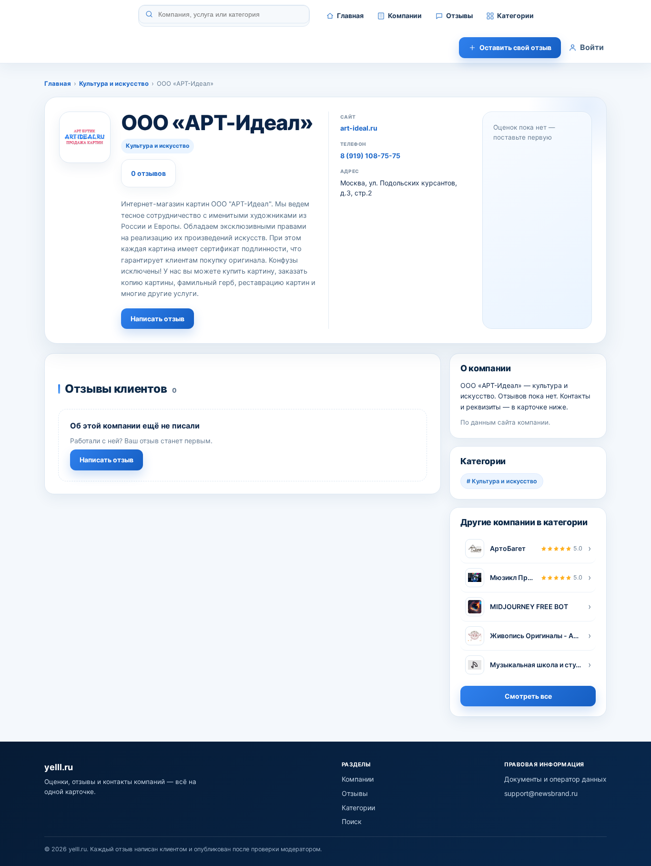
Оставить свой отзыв (515, 47)
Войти (592, 47)
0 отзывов (148, 173)
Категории (515, 15)
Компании (405, 15)
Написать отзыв (157, 319)
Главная (350, 15)
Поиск (352, 821)
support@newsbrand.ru (541, 793)
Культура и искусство (114, 83)
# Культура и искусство (502, 481)
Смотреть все (528, 696)
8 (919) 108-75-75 (370, 156)
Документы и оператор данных (555, 779)
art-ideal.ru (358, 128)
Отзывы (459, 15)
